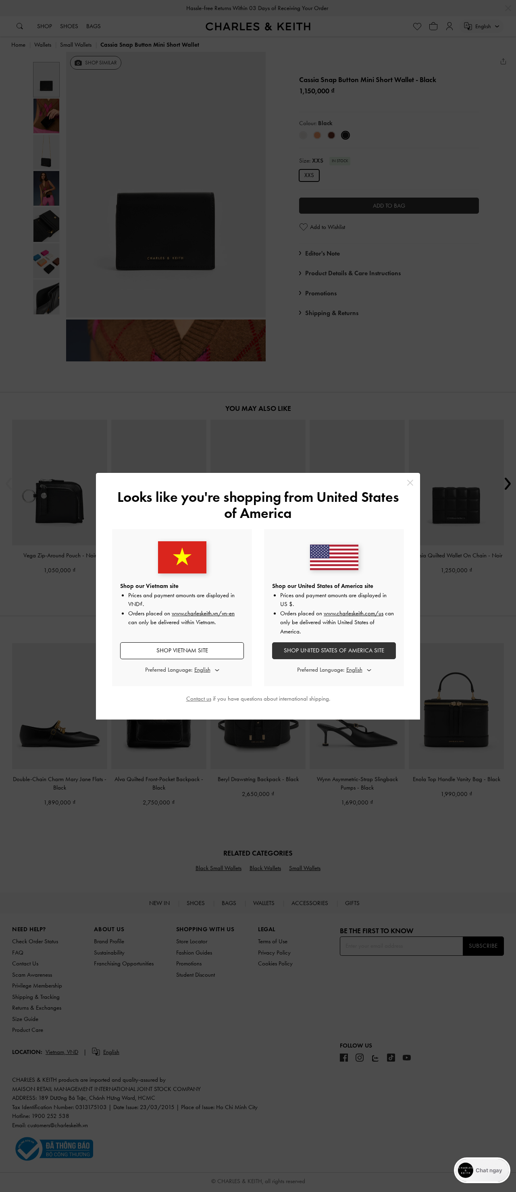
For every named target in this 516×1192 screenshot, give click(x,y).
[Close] (410, 483)
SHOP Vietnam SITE (182, 650)
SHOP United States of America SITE (334, 650)
